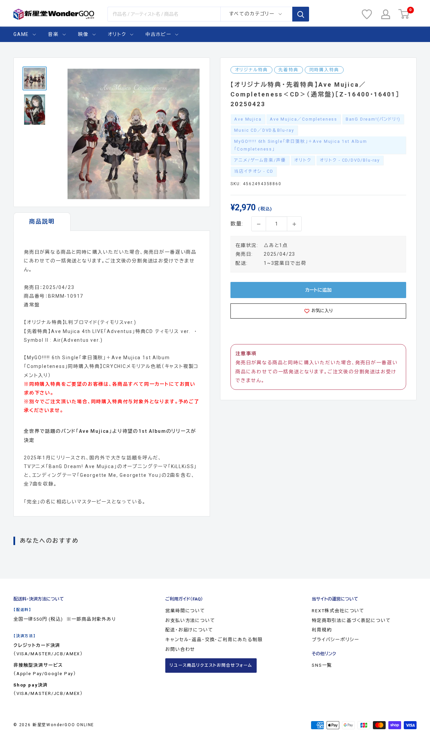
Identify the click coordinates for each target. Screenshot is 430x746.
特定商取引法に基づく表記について (351, 620)
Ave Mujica (247, 119)
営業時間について (185, 610)
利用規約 (322, 629)
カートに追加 (318, 290)
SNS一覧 (322, 665)
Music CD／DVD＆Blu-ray (264, 130)
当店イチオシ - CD (253, 171)
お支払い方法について (190, 620)
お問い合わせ (180, 649)
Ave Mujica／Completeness (303, 119)
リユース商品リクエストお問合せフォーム (211, 665)
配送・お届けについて (189, 629)
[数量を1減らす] (259, 224)
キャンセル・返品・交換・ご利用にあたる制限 (213, 639)
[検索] (300, 14)
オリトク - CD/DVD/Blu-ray (350, 160)
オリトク (117, 34)
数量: (236, 224)
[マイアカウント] (385, 14)
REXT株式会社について (338, 610)
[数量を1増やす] (294, 224)
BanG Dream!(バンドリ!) (373, 119)
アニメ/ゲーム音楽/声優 (260, 160)
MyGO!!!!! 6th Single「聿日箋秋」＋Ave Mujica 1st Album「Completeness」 (300, 145)
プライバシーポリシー (335, 639)
